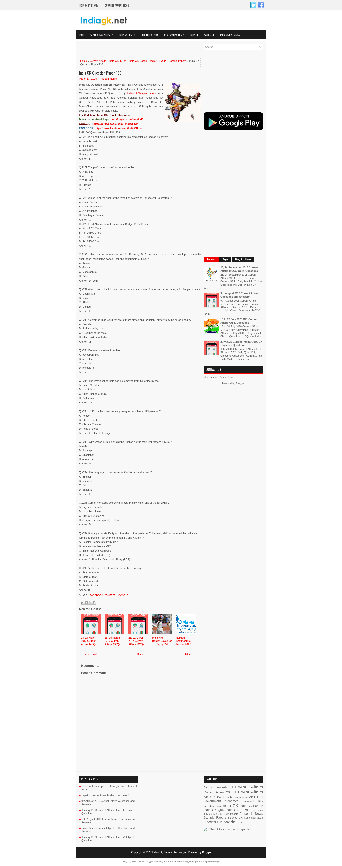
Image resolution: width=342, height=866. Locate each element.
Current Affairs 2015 (218, 792)
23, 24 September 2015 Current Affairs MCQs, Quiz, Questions (239, 269)
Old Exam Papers (174, 34)
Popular (211, 259)
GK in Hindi (256, 797)
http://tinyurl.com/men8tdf (126, 119)
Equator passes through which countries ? (105, 795)
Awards (222, 787)
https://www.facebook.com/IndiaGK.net (118, 128)
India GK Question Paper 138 (100, 73)
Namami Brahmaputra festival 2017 (183, 641)
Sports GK (213, 822)
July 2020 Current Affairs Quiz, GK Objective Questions (241, 343)
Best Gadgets (214, 861)
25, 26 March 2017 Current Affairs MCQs (112, 641)
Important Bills (253, 801)
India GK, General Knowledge (169, 852)
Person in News (251, 813)
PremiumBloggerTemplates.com (190, 861)
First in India (224, 797)
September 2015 (253, 818)
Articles (208, 787)
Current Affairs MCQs (117, 5)
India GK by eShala (88, 5)
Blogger (240, 383)
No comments (109, 78)
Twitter (110, 595)
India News (256, 810)
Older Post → (192, 654)
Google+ (124, 595)
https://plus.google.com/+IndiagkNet (115, 123)
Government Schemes (221, 801)
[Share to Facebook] (94, 603)
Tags (225, 259)
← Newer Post (88, 654)
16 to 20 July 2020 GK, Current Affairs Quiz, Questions (238, 321)
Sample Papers (177, 60)
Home (82, 35)
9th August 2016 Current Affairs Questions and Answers (239, 295)
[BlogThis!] (86, 603)
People (234, 813)
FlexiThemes (138, 861)
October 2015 (222, 814)
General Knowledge (101, 34)
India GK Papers (138, 60)
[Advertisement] (125, 50)
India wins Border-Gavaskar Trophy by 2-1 (162, 641)
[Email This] (83, 603)
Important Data (212, 806)
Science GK (235, 817)
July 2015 (209, 814)
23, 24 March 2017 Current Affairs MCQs (89, 641)
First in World (240, 797)
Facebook (96, 595)
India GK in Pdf (117, 60)
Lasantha (168, 861)
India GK (194, 35)
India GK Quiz (127, 34)
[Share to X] (90, 603)
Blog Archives (243, 259)
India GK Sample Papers (141, 93)
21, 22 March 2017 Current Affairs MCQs (136, 641)
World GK (209, 35)
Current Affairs (149, 35)
